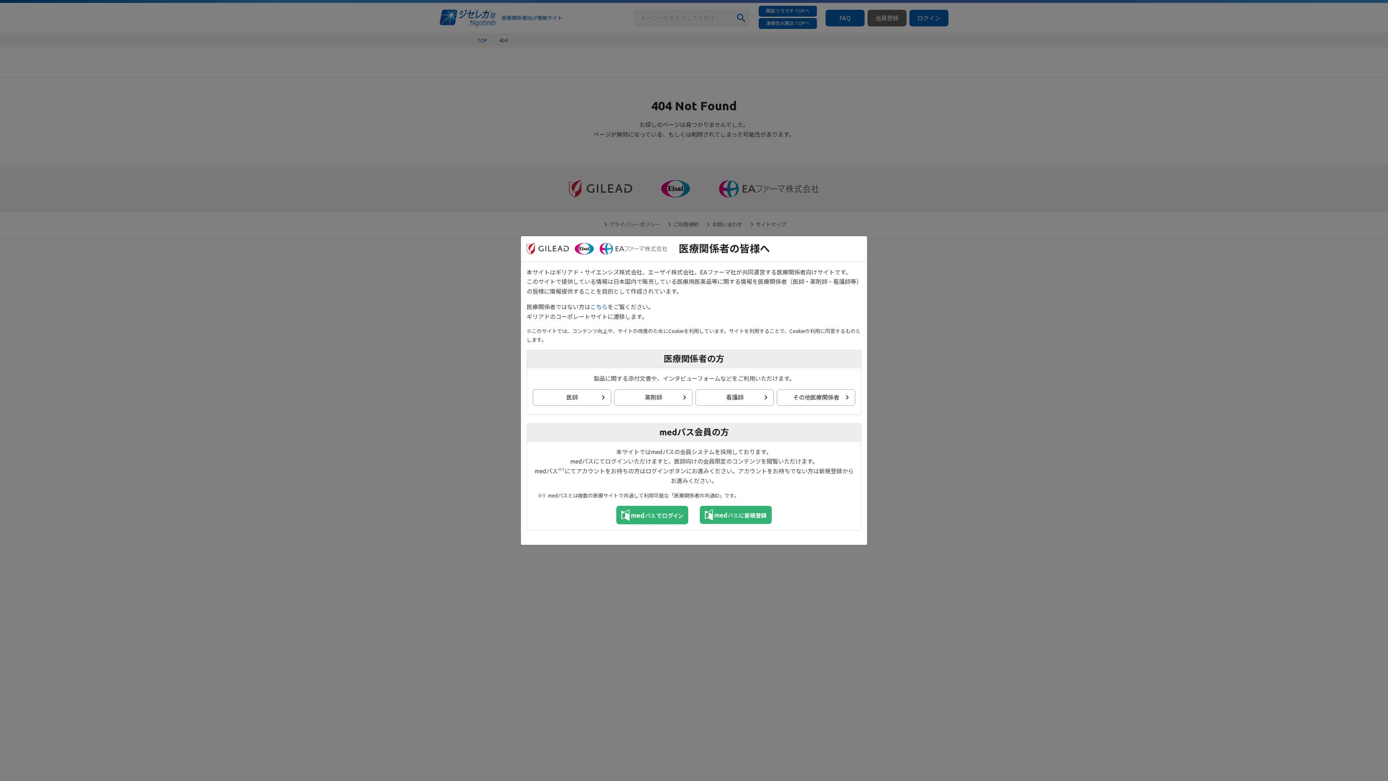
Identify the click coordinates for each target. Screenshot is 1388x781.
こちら (599, 307)
